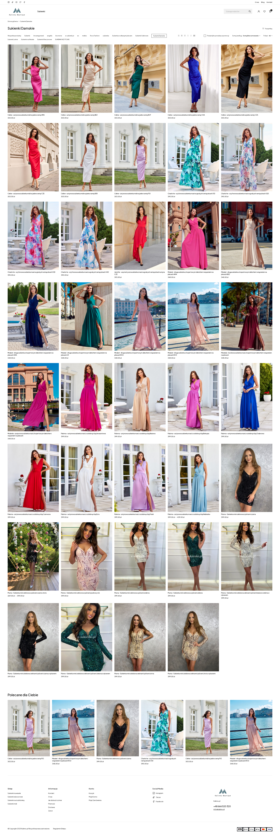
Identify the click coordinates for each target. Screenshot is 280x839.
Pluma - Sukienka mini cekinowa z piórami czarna (238, 514)
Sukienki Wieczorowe (44, 39)
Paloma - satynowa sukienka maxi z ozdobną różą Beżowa (134, 433)
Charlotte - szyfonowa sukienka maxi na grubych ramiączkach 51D (191, 193)
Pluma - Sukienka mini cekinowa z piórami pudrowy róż (80, 593)
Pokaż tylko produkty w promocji (218, 36)
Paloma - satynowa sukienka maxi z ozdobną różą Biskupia (188, 433)
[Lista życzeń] (264, 11)
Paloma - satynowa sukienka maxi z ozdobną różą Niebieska (189, 514)
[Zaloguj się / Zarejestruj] (259, 11)
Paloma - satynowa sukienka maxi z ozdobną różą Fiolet (134, 514)
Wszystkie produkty (14, 36)
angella (49, 36)
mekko (84, 36)
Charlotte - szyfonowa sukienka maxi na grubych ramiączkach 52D (245, 193)
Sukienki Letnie (13, 39)
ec (78, 36)
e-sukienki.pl (69, 36)
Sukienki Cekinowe (141, 36)
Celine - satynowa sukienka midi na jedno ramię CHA (186, 115)
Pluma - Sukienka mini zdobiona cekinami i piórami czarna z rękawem (32, 674)
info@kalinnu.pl (219, 809)
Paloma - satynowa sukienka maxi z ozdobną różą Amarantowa (83, 433)
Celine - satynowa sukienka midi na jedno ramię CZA (239, 115)
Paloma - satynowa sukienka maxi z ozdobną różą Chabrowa (242, 433)
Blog (262, 2)
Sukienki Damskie (159, 36)
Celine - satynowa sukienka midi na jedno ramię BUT (132, 115)
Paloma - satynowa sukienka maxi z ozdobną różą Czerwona (29, 514)
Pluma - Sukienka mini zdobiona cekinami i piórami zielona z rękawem (85, 674)
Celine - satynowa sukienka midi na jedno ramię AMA (26, 115)
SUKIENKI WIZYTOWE (62, 39)
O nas (257, 2)
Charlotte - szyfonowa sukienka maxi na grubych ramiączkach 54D (85, 272)
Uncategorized (38, 36)
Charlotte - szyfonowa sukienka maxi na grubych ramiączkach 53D (31, 272)
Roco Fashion (95, 36)
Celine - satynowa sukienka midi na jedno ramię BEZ (79, 115)
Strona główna (13, 21)
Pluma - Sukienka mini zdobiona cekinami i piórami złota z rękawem (192, 674)
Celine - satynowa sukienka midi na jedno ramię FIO (132, 193)
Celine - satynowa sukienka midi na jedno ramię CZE (26, 193)
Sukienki (27, 36)
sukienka (106, 36)
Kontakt (269, 2)
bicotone (58, 36)
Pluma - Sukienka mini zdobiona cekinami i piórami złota (134, 674)
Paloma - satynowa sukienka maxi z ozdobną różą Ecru (80, 514)
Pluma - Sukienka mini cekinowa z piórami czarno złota (27, 593)
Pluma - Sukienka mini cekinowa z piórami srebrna (132, 593)
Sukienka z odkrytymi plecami (122, 36)
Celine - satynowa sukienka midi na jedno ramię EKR (79, 193)
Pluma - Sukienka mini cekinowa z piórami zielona (185, 593)
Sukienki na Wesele (27, 39)
